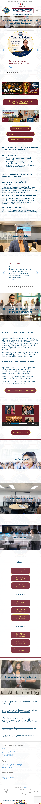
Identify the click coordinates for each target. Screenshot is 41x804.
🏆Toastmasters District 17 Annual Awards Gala (18, 63)
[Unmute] (33, 426)
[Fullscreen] (36, 426)
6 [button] (17, 75)
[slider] (19, 426)
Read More (13, 69)
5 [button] (15, 75)
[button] (3, 51)
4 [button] (13, 75)
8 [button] (22, 289)
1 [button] (7, 75)
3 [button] (11, 75)
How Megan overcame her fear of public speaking (20, 705)
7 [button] (20, 289)
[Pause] (5, 426)
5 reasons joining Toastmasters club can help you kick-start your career (20, 713)
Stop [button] (32, 75)
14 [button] (20, 290)
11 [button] (28, 289)
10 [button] (26, 289)
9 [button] (24, 289)
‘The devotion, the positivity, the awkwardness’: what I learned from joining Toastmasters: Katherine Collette (20, 722)
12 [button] (30, 289)
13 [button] (32, 289)
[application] (20, 418)
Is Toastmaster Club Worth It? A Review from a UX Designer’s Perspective (19, 738)
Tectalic (25, 789)
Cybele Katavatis (18, 266)
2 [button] (9, 75)
